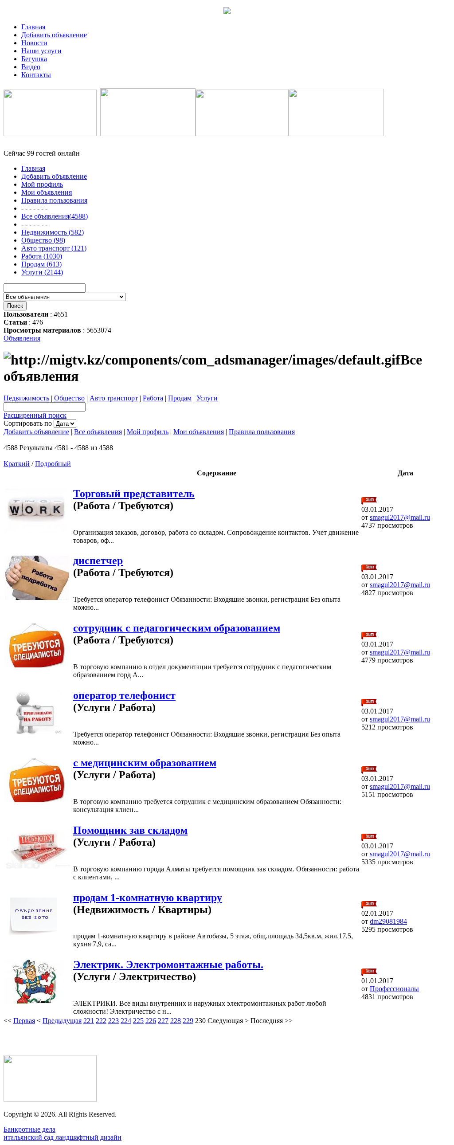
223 (113, 1020)
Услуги (207, 398)
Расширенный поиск (35, 415)
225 (138, 1020)
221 (88, 1020)
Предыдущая (62, 1020)
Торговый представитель (134, 493)
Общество (69, 398)
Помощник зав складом (130, 830)
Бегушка (34, 59)
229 (188, 1020)
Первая (24, 1020)
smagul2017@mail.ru (400, 517)
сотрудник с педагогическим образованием (176, 628)
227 (163, 1020)
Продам (180, 398)
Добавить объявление (54, 35)
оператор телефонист (124, 695)
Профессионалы (394, 988)
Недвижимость (26, 398)
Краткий (17, 463)
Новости (34, 43)
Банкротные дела (29, 1129)
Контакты (36, 74)
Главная (33, 27)
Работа (153, 398)
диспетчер (98, 560)
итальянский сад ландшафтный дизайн (62, 1137)
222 (101, 1020)
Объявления (22, 338)
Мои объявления (198, 431)
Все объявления (98, 431)
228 (175, 1020)
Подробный (53, 463)
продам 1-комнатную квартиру (147, 897)
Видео (30, 67)
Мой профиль (147, 431)
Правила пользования (262, 431)
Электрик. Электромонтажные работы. (168, 964)
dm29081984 (388, 921)
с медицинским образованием (144, 763)
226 (150, 1020)
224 (126, 1020)
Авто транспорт (114, 398)
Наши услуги (41, 51)
